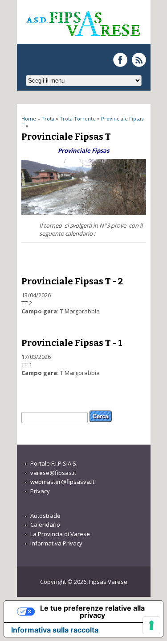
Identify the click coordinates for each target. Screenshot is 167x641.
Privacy (40, 491)
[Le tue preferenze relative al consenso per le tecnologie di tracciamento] (151, 625)
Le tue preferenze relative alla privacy (92, 612)
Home (28, 118)
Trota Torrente (78, 118)
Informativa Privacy (56, 543)
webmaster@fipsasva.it (62, 482)
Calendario (45, 524)
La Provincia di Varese (60, 534)
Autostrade (45, 516)
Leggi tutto (86, 304)
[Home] (82, 40)
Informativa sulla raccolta (54, 629)
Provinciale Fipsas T (66, 136)
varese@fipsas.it (53, 473)
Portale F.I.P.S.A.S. (53, 463)
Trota (47, 118)
